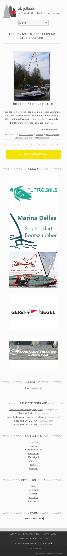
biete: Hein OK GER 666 (25, 424)
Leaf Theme (40, 553)
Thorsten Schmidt (26, 135)
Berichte (33, 446)
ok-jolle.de (26, 8)
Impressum (33, 501)
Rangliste (33, 461)
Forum (46, 543)
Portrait (33, 494)
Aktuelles (33, 442)
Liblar (26, 137)
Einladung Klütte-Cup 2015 (32, 104)
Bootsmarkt (33, 453)
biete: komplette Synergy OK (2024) (26, 409)
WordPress (59, 553)
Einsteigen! (33, 457)
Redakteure (49, 534)
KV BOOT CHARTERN (33, 154)
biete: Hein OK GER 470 (25, 421)
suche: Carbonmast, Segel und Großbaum (26, 417)
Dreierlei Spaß (26, 413)
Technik (33, 465)
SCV (30, 137)
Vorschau (39, 135)
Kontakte (33, 497)
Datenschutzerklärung (27, 543)
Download (33, 490)
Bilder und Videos (33, 450)
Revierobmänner (31, 534)
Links (33, 486)
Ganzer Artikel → (51, 129)
